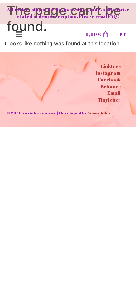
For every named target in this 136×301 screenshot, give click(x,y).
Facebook (109, 79)
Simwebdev (99, 112)
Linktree (111, 66)
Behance (111, 86)
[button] (18, 34)
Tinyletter (109, 100)
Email (114, 93)
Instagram (108, 73)
